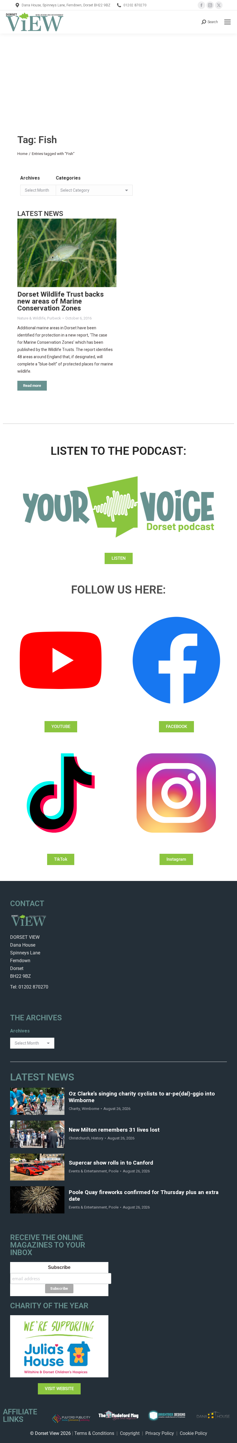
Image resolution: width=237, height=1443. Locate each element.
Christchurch (79, 1138)
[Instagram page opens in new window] (210, 5)
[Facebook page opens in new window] (201, 5)
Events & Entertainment (88, 1171)
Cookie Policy (193, 1433)
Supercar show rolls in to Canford (111, 1163)
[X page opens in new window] (219, 5)
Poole (113, 1171)
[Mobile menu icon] (227, 22)
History (97, 1138)
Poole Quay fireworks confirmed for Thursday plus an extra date (144, 1195)
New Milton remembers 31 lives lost (114, 1130)
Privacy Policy (159, 1433)
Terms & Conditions (94, 1433)
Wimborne (90, 1108)
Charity (74, 1108)
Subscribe (59, 1267)
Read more (32, 385)
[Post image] (66, 253)
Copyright (130, 1433)
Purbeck (54, 318)
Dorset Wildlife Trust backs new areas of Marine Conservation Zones (60, 301)
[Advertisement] (118, 76)
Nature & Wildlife (31, 318)
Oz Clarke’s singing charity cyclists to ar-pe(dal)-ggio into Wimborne (142, 1097)
